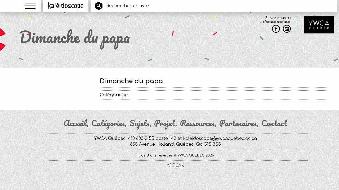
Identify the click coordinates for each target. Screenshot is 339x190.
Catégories (108, 123)
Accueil (75, 123)
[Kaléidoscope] (65, 5)
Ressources (197, 123)
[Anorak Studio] (175, 165)
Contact (274, 123)
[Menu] (30, 5)
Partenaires (238, 123)
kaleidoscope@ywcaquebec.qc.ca (220, 138)
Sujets (140, 123)
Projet (164, 123)
